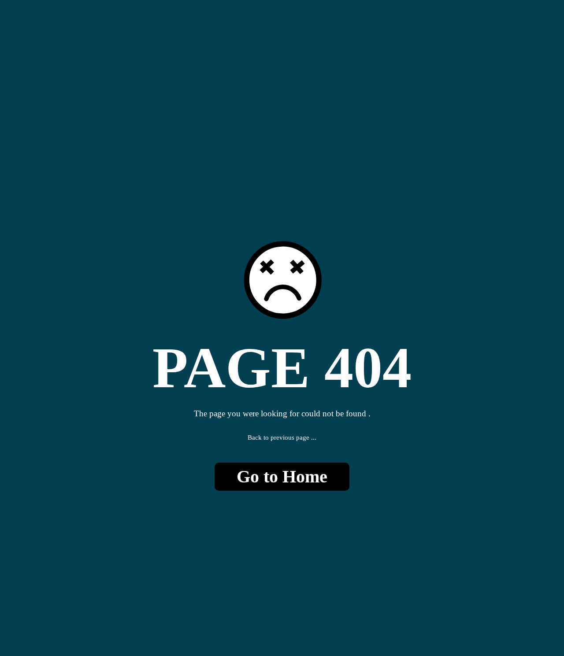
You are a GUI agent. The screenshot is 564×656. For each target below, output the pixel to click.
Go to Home (282, 476)
